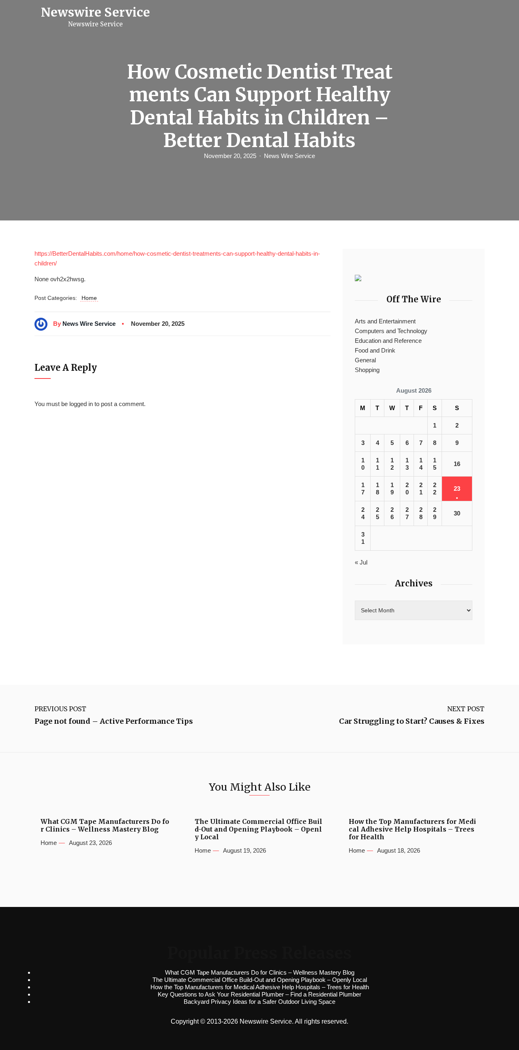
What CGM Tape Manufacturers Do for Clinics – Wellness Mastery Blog (105, 825)
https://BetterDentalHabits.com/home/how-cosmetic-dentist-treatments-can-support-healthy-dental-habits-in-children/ (177, 258)
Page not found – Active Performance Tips (113, 721)
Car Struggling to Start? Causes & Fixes (412, 721)
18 (377, 488)
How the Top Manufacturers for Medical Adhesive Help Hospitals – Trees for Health (412, 829)
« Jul (361, 562)
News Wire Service (289, 155)
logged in (81, 403)
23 (457, 488)
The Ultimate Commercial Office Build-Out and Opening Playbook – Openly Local (258, 829)
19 (392, 488)
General (365, 360)
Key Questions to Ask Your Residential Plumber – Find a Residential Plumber (259, 994)
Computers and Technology (391, 330)
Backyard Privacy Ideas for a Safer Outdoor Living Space (259, 1001)
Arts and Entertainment (385, 321)
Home (89, 298)
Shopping (367, 369)
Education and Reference (388, 340)
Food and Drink (375, 350)
